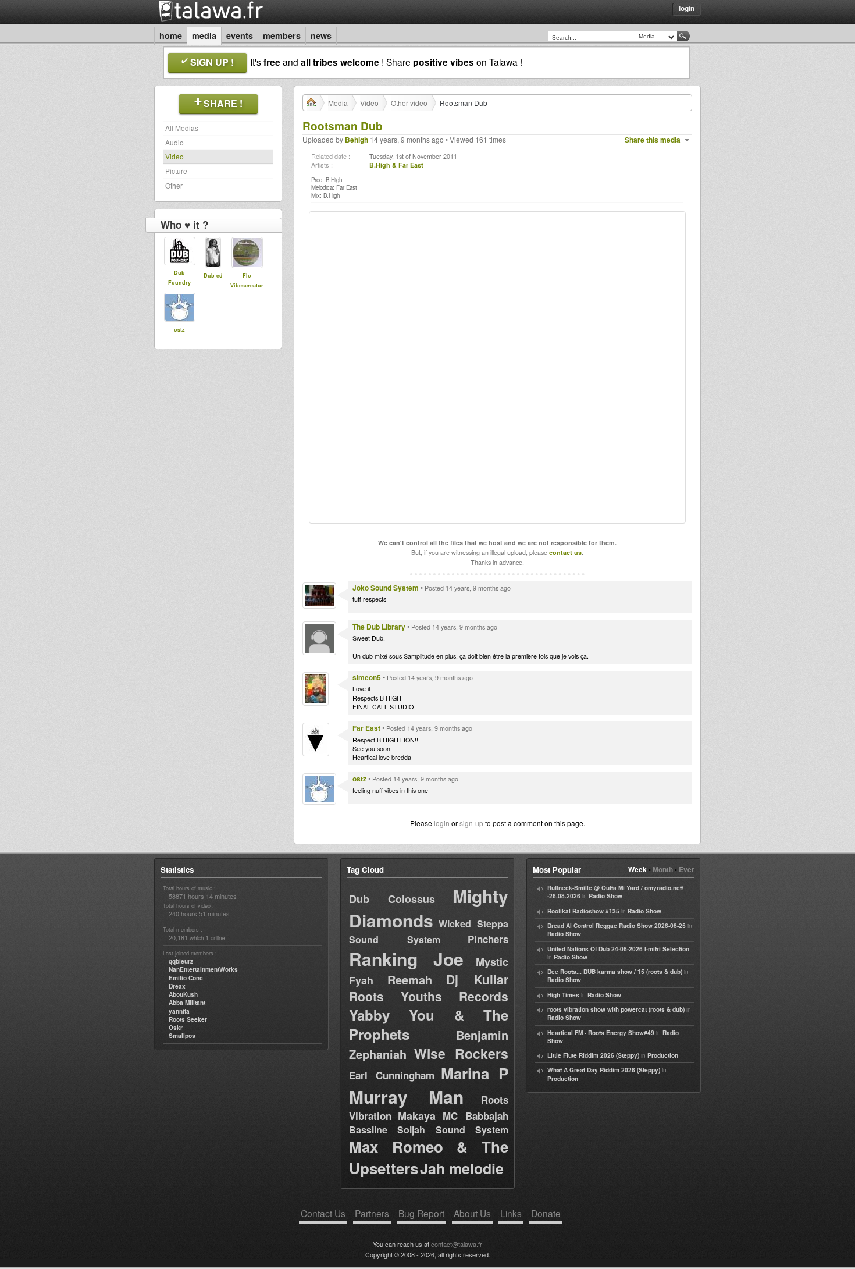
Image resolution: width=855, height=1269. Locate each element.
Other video (409, 103)
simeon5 (366, 677)
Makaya (417, 1116)
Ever (686, 869)
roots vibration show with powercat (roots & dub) (616, 1009)
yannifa (179, 1011)
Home (170, 35)
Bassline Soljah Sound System (428, 1129)
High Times (563, 995)
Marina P (474, 1073)
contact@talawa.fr (456, 1244)
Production (662, 1055)
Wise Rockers (461, 1053)
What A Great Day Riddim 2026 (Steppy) (603, 1070)
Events (239, 35)
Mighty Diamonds (428, 908)
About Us (472, 1213)
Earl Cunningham (391, 1075)
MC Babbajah (475, 1116)
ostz (179, 329)
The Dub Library (378, 626)
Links (511, 1213)
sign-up (471, 823)
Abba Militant (187, 1002)
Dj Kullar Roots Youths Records (428, 988)
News (321, 35)
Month (663, 869)
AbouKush (183, 994)
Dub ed (213, 275)
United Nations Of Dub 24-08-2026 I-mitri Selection (618, 949)
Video (174, 156)
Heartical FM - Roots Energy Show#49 (600, 1033)
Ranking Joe (406, 958)
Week (637, 869)
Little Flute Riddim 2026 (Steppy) (593, 1055)
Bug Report (421, 1213)
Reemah (409, 979)
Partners (372, 1213)
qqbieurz (181, 961)
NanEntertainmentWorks (203, 969)
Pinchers (488, 939)
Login (686, 8)
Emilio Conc (186, 978)
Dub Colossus (392, 899)
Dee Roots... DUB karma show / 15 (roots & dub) (614, 972)
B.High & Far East (396, 165)
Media (204, 35)
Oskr (176, 1027)
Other (174, 185)
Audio (174, 142)
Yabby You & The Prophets (428, 1024)
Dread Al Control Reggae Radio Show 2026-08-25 (616, 926)
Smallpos (182, 1036)
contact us (565, 552)
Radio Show (605, 896)
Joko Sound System (385, 587)
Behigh (356, 139)
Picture (176, 171)
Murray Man (406, 1096)
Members (282, 35)
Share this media (653, 140)
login (442, 823)
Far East (366, 728)
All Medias (181, 128)
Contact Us (323, 1213)
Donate (546, 1213)
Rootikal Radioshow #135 (583, 911)
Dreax (177, 986)
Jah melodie (462, 1168)
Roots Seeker (188, 1019)
